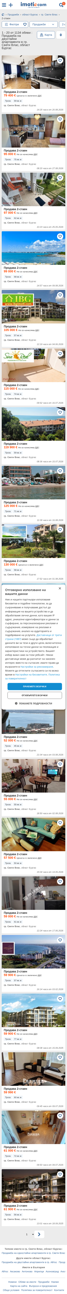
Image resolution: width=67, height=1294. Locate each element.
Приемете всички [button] (34, 686)
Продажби (43, 1282)
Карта (48, 34)
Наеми (55, 1282)
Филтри (14, 24)
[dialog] (33, 646)
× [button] (59, 588)
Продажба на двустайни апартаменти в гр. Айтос (29, 1262)
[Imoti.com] (3, 14)
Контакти (59, 1290)
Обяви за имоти (27, 1282)
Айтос (5, 1271)
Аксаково (15, 1271)
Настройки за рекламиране (36, 666)
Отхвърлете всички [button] (35, 695)
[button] (33, 703)
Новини (12, 1282)
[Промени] (53, 24)
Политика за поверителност (36, 1290)
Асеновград (52, 1271)
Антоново (27, 1271)
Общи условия (11, 1290)
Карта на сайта (18, 1286)
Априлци (39, 1271)
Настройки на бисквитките (31, 674)
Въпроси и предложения (43, 1286)
